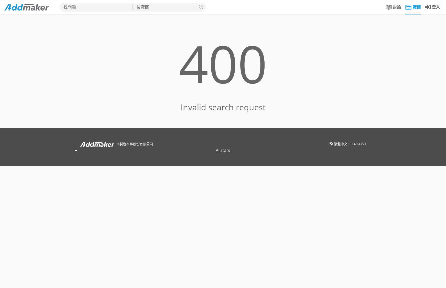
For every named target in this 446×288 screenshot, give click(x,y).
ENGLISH (359, 144)
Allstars (223, 150)
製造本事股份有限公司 (136, 144)
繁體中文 (341, 144)
